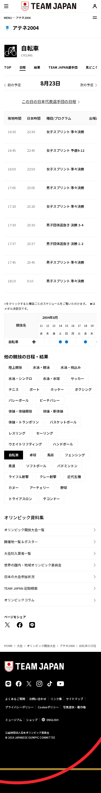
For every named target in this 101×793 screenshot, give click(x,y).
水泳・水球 (51, 378)
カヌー (14, 487)
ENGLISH (53, 720)
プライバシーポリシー (19, 707)
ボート (35, 389)
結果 (37, 67)
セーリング (44, 433)
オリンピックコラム (19, 599)
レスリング (17, 433)
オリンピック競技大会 (41, 646)
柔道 (12, 465)
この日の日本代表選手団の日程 (49, 101)
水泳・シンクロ (20, 378)
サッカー (77, 378)
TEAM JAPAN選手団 (62, 67)
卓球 (33, 454)
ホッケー (57, 389)
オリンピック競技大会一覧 (24, 529)
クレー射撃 (48, 476)
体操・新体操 (53, 411)
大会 (20, 646)
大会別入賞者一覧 (17, 553)
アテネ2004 (67, 646)
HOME (8, 646)
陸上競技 (15, 367)
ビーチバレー (50, 400)
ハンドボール (63, 444)
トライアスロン (20, 498)
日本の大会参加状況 (19, 576)
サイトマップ (74, 699)
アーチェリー (39, 487)
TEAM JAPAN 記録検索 (21, 588)
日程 (22, 67)
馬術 (50, 454)
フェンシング (75, 454)
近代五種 (74, 476)
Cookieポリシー (48, 707)
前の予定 (14, 84)
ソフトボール (36, 465)
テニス (14, 389)
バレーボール (19, 400)
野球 (63, 487)
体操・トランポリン (24, 422)
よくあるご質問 (15, 699)
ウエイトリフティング (25, 444)
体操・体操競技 (20, 411)
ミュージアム (13, 720)
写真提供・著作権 (74, 707)
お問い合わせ (37, 699)
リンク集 (56, 699)
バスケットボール (63, 422)
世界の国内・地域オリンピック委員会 (32, 565)
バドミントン (67, 465)
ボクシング (83, 389)
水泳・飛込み (71, 367)
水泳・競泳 (41, 367)
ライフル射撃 (19, 476)
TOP (7, 67)
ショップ (32, 720)
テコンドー (51, 498)
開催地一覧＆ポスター (21, 541)
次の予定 (86, 84)
